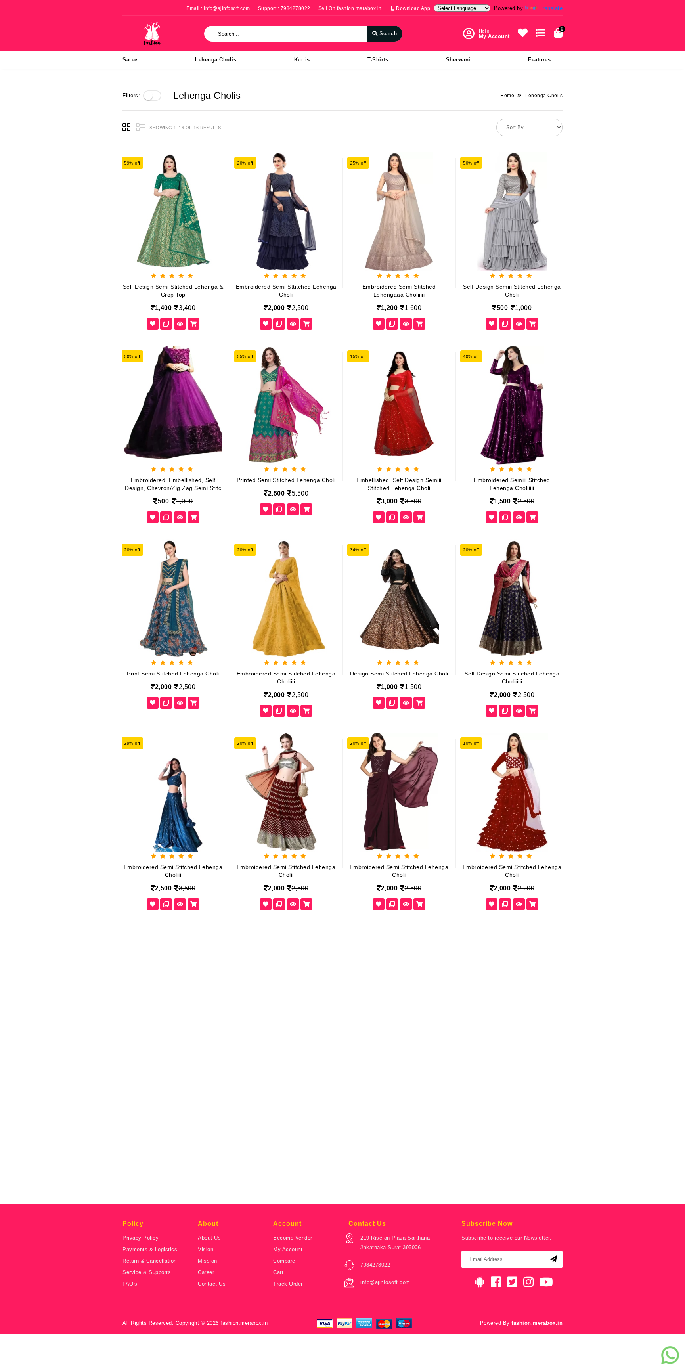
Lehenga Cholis (215, 60)
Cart (278, 1272)
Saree (130, 60)
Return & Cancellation (149, 1261)
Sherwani (458, 60)
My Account (287, 1249)
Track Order (288, 1284)
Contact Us (212, 1284)
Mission (207, 1261)
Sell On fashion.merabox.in (350, 8)
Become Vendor (292, 1238)
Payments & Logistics (149, 1249)
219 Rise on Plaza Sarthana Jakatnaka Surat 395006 (395, 1242)
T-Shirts (377, 60)
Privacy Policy (140, 1238)
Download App (412, 8)
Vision (205, 1249)
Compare (284, 1261)
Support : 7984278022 (284, 8)
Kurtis (302, 60)
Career (206, 1272)
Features (539, 60)
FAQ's (130, 1284)
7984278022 (375, 1265)
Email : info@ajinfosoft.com (218, 8)
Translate (551, 8)
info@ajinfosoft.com (385, 1282)
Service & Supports (146, 1272)
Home (507, 95)
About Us (209, 1238)
